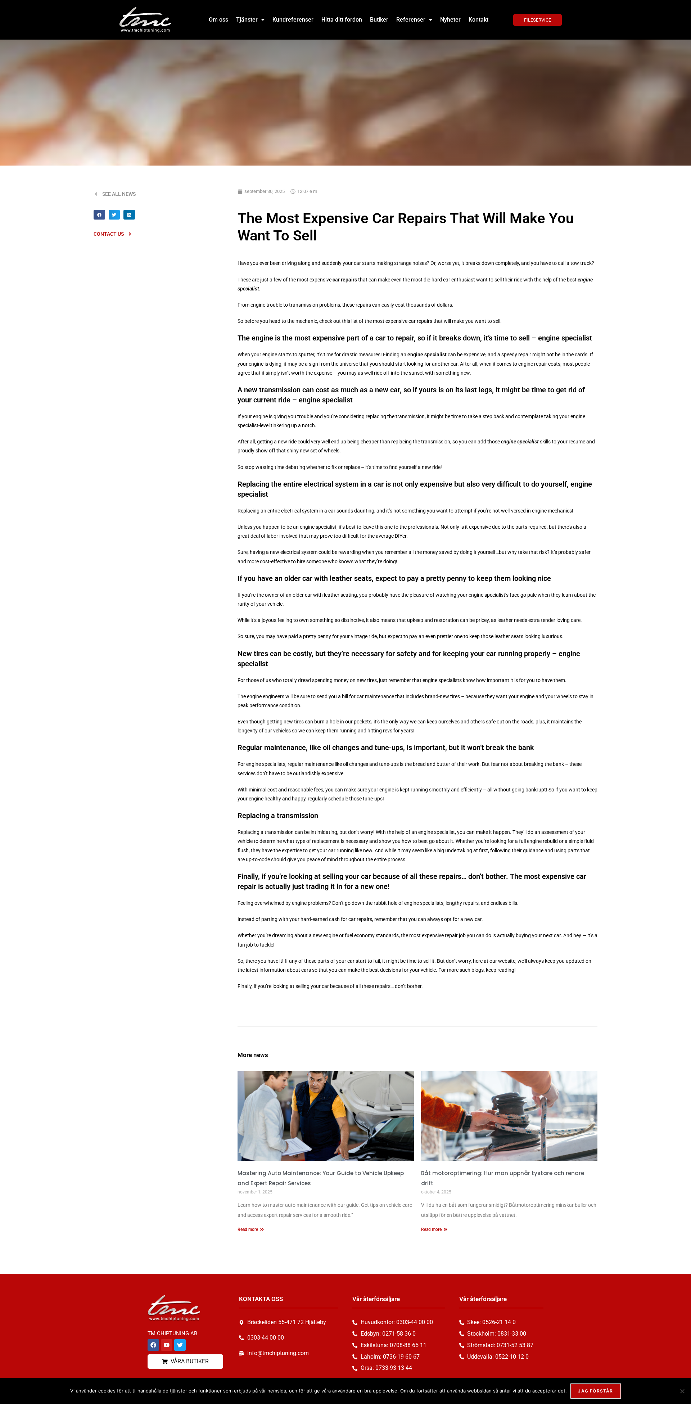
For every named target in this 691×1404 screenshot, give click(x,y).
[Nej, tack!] (682, 1391)
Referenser (410, 19)
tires (299, 721)
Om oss (218, 19)
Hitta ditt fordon (341, 19)
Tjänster (247, 19)
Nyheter (450, 19)
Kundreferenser (292, 19)
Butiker (379, 19)
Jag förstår (595, 1391)
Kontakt (478, 19)
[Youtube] (166, 1345)
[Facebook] (153, 1345)
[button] (250, 19)
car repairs (345, 280)
